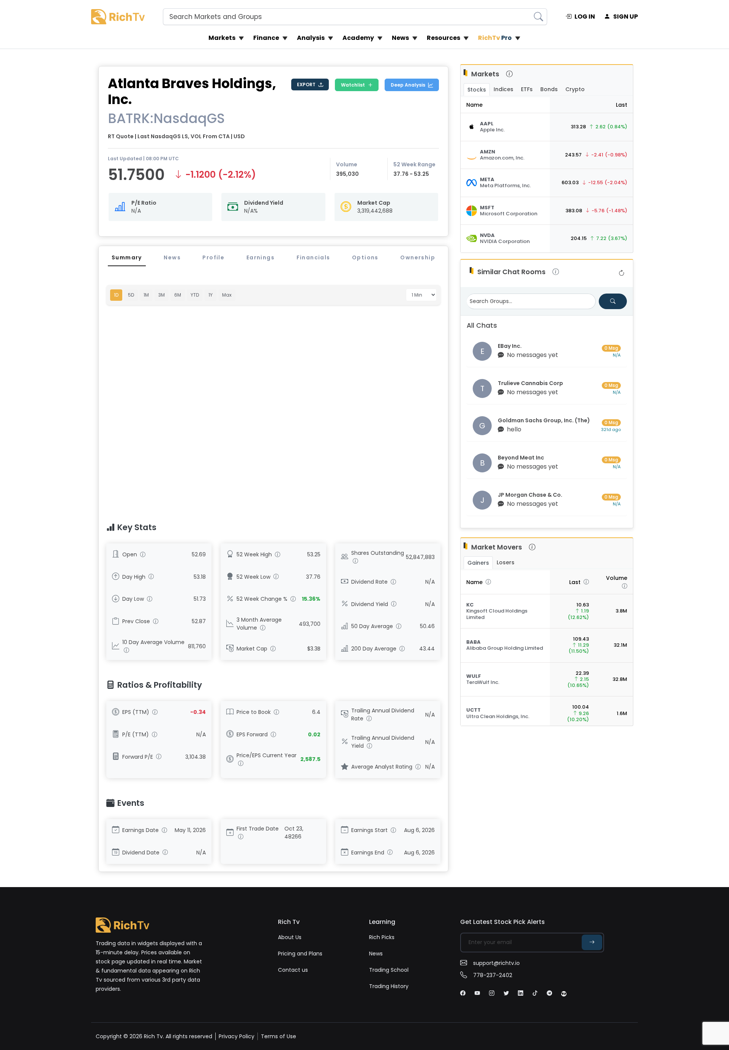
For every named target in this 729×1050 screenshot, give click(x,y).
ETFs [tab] (527, 89)
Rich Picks (381, 937)
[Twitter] (506, 993)
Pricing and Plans (300, 953)
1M (146, 295)
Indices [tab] (503, 89)
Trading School (389, 970)
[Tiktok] (535, 993)
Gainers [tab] (478, 563)
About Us (289, 937)
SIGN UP (625, 16)
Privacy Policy (236, 1036)
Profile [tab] (213, 257)
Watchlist (353, 85)
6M (177, 295)
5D (131, 295)
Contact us (293, 970)
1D (116, 295)
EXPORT (306, 84)
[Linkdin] (520, 993)
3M (161, 295)
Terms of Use (278, 1036)
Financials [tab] (313, 257)
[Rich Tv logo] (118, 16)
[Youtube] (477, 993)
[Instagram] (491, 993)
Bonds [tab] (549, 89)
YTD (195, 295)
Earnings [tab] (260, 257)
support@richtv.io (496, 963)
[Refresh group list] (621, 273)
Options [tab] (365, 257)
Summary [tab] (127, 257)
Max (227, 295)
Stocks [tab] (476, 89)
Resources (443, 37)
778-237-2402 (492, 975)
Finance (266, 37)
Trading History (389, 986)
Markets (221, 37)
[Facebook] (462, 993)
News (400, 37)
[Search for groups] (613, 301)
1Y (210, 295)
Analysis (311, 37)
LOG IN (584, 16)
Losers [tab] (505, 562)
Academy (358, 37)
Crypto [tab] (575, 89)
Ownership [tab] (417, 257)
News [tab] (172, 257)
